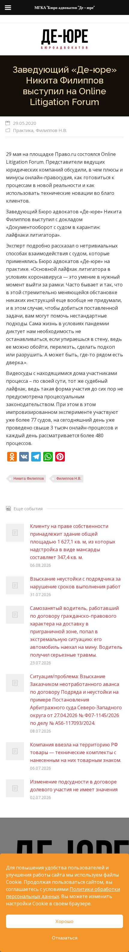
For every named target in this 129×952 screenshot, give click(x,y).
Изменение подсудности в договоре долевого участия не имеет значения (74, 785)
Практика (23, 130)
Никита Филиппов (29, 478)
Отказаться (64, 938)
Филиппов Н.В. (51, 130)
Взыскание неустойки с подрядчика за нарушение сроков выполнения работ (75, 583)
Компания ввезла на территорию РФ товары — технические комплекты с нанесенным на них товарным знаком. (75, 752)
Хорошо (65, 921)
